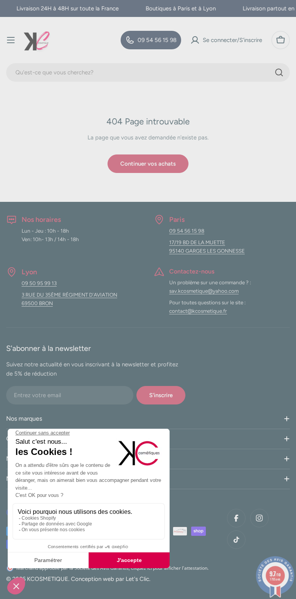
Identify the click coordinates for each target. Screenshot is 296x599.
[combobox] (148, 72)
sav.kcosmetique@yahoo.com (204, 291)
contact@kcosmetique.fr (198, 311)
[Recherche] (279, 72)
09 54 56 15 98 (186, 231)
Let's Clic (137, 579)
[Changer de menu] (10, 40)
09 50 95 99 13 (39, 283)
